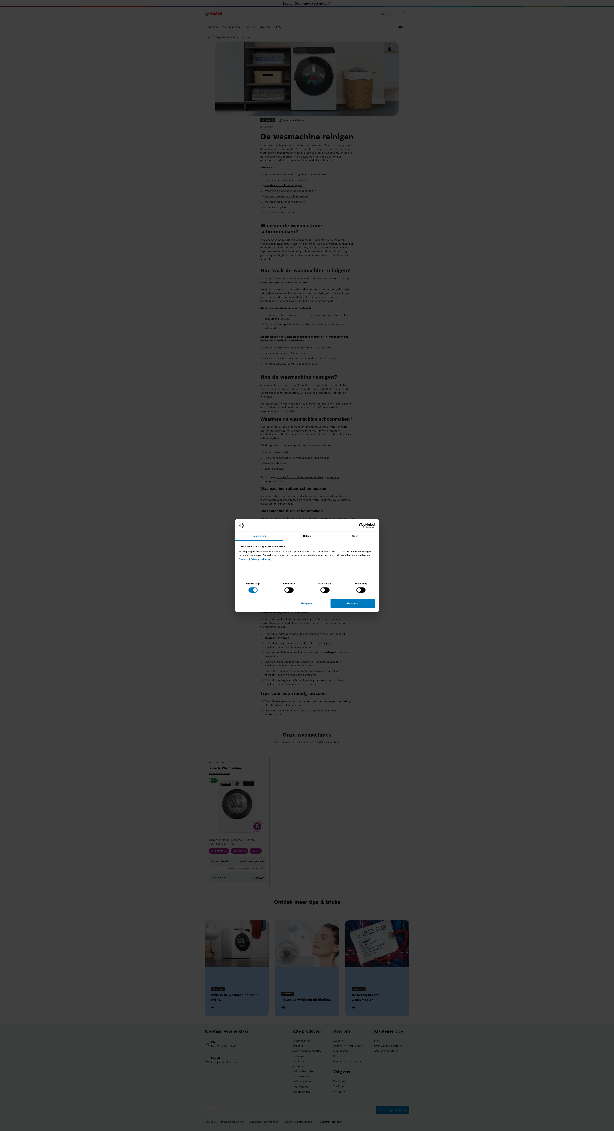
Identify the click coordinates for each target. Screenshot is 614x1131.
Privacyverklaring (261, 559)
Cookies (243, 559)
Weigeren (306, 603)
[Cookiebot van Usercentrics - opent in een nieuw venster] (361, 525)
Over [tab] (355, 536)
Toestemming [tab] (259, 536)
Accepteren (352, 603)
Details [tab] (307, 536)
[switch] (289, 590)
